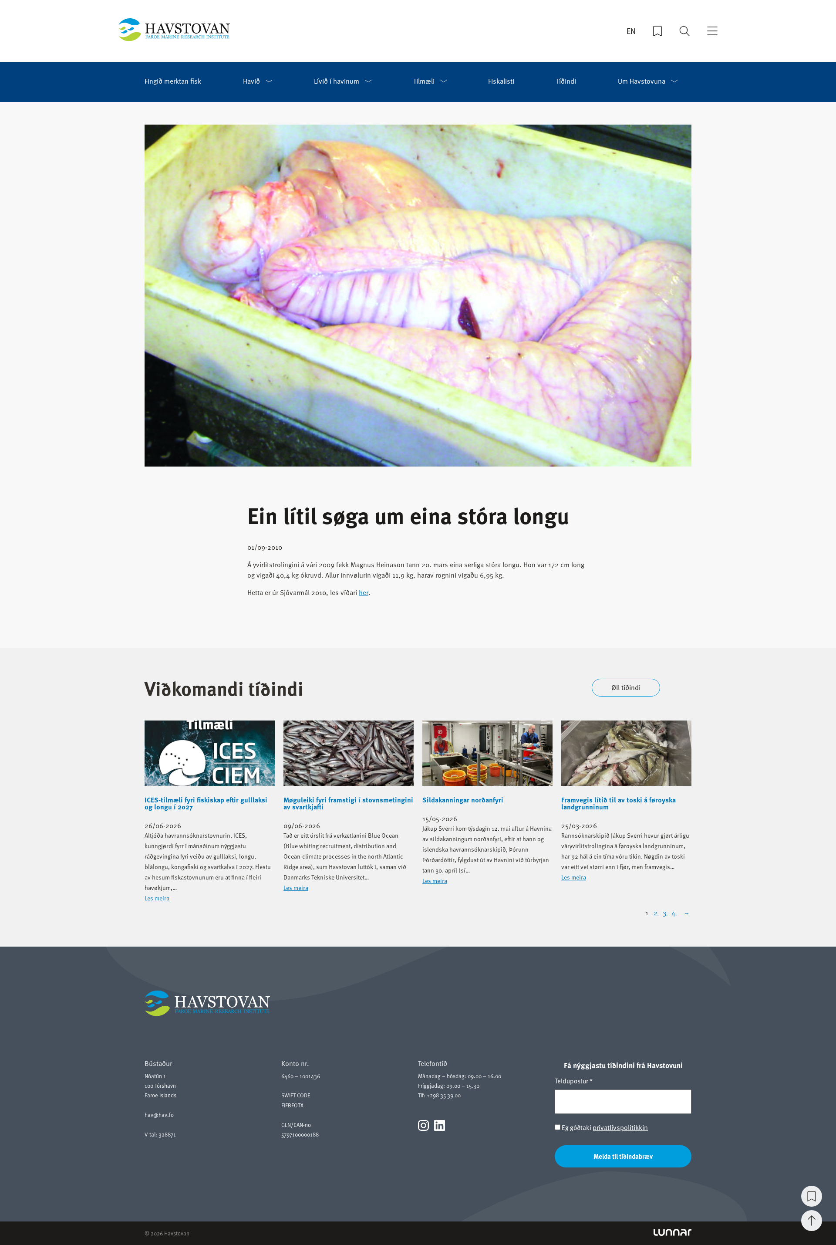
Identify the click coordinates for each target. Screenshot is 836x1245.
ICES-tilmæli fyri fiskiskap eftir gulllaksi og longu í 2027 (206, 803)
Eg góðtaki (604, 1127)
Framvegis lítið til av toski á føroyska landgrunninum (618, 803)
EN (631, 31)
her (363, 592)
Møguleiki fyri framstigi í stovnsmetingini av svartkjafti (348, 803)
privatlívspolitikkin (620, 1127)
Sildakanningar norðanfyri (462, 799)
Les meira (157, 898)
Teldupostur (574, 1081)
